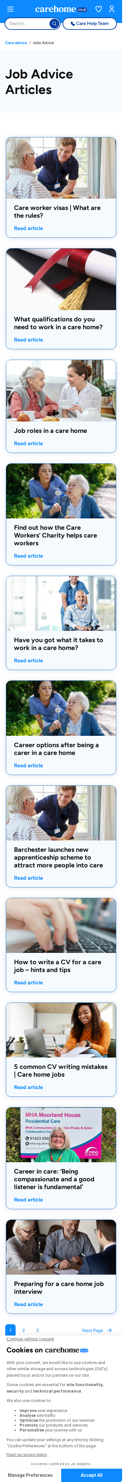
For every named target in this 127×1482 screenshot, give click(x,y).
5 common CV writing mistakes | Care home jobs (60, 1070)
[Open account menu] (111, 9)
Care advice (16, 43)
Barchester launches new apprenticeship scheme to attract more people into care (58, 857)
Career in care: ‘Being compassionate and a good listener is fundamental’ (54, 1179)
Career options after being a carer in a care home (56, 749)
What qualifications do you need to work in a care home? (58, 323)
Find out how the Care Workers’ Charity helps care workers (55, 535)
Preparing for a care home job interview (59, 1287)
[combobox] (9, 24)
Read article (28, 228)
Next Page (92, 1330)
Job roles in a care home (50, 430)
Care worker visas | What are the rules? (57, 211)
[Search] (54, 24)
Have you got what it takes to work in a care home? (58, 644)
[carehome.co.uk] (61, 9)
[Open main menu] (10, 9)
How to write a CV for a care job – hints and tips (57, 966)
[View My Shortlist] (98, 9)
